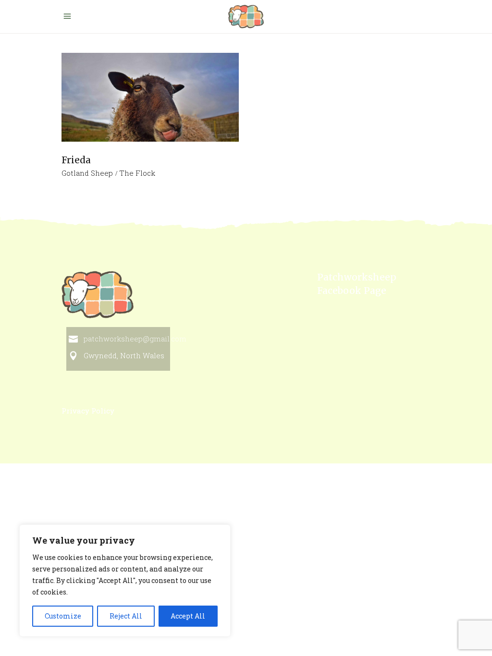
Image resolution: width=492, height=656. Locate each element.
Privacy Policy (88, 410)
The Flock (137, 173)
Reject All (126, 615)
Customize (63, 615)
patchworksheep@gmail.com (135, 338)
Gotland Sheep (87, 173)
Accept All (188, 615)
